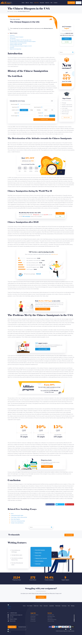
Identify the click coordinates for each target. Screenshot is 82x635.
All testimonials (69, 535)
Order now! (36, 605)
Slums (12, 513)
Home (23, 2)
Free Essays (64, 605)
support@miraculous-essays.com (66, 35)
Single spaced (46, 115)
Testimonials (37, 563)
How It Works (29, 605)
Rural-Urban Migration (15, 519)
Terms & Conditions (39, 561)
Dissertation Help (51, 614)
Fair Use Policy (33, 621)
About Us (47, 2)
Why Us (27, 2)
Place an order (67, 117)
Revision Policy (38, 552)
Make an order (12, 626)
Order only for (42, 309)
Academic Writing (51, 621)
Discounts (42, 2)
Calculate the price (22, 626)
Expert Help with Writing (52, 619)
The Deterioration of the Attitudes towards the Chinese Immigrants (23, 41)
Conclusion (12, 47)
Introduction (12, 35)
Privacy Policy (38, 555)
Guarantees (51, 605)
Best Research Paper (51, 616)
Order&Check (47, 466)
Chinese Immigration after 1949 (16, 44)
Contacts (55, 2)
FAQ (51, 2)
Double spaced (52, 115)
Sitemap (72, 605)
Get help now (41, 597)
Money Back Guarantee (40, 550)
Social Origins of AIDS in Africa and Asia (19, 517)
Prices (31, 2)
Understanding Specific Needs (17, 515)
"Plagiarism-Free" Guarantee (41, 558)
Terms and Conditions (34, 614)
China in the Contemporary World (18, 521)
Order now (72, 2)
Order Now (36, 2)
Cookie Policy (32, 619)
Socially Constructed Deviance (17, 522)
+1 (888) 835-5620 (68, 33)
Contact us (66, 38)
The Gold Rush (12, 38)
